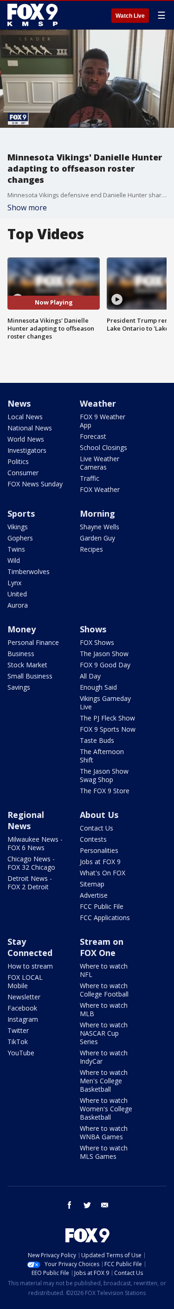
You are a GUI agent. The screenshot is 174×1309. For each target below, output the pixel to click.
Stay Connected (29, 947)
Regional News (25, 820)
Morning (97, 513)
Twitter (18, 1030)
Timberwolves (28, 571)
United (17, 593)
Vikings (17, 526)
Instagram (22, 1019)
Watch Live (130, 16)
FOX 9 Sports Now (107, 729)
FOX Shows (97, 642)
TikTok (17, 1041)
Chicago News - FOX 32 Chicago (31, 863)
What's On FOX (102, 872)
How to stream (30, 966)
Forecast (93, 436)
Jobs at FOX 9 (100, 861)
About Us (99, 814)
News (19, 403)
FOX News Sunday (35, 483)
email (104, 1205)
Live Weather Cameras (99, 462)
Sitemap (92, 884)
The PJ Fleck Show (107, 717)
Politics (18, 461)
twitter (87, 1205)
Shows (93, 629)
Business (20, 653)
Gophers (20, 537)
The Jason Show (104, 653)
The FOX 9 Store (104, 790)
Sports (21, 513)
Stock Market (27, 664)
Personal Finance (33, 642)
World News (25, 439)
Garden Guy (97, 537)
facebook (69, 1205)
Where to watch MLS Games (104, 1152)
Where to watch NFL (104, 970)
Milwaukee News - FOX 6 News (35, 843)
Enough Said (98, 687)
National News (29, 427)
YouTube (20, 1052)
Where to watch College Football (104, 989)
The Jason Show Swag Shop (104, 775)
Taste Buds (97, 740)
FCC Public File (101, 906)
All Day (90, 676)
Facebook (22, 1008)
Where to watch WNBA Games (104, 1132)
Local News (25, 416)
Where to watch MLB (104, 1009)
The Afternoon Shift (102, 755)
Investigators (26, 450)
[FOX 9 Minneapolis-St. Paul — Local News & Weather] (34, 15)
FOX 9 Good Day (105, 664)
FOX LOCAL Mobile (25, 981)
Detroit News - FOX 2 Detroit (29, 882)
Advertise (94, 895)
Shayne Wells (99, 526)
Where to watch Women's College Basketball (106, 1109)
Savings (18, 687)
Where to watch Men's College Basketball (104, 1081)
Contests (93, 839)
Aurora (17, 605)
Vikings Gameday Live (105, 702)
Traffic (89, 478)
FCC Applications (105, 917)
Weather (98, 403)
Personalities (99, 850)
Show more (27, 207)
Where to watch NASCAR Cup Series (104, 1033)
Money (21, 629)
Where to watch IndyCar (104, 1057)
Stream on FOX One (101, 947)
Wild (13, 560)
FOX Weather (100, 489)
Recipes (91, 549)
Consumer (23, 472)
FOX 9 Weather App (102, 420)
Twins (16, 549)
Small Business (29, 676)
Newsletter (23, 996)
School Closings (103, 447)
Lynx (14, 582)
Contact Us (96, 828)
